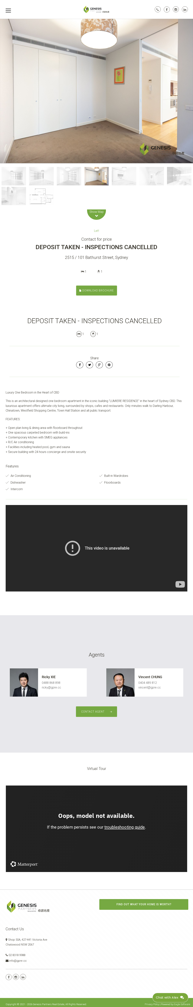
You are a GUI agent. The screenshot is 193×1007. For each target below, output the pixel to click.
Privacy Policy (152, 1004)
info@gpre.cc (18, 960)
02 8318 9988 (17, 955)
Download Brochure (98, 290)
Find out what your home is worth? (143, 904)
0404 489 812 (147, 683)
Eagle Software (182, 1004)
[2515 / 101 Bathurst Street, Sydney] (96, 91)
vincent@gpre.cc (149, 687)
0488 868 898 (51, 683)
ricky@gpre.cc (51, 687)
